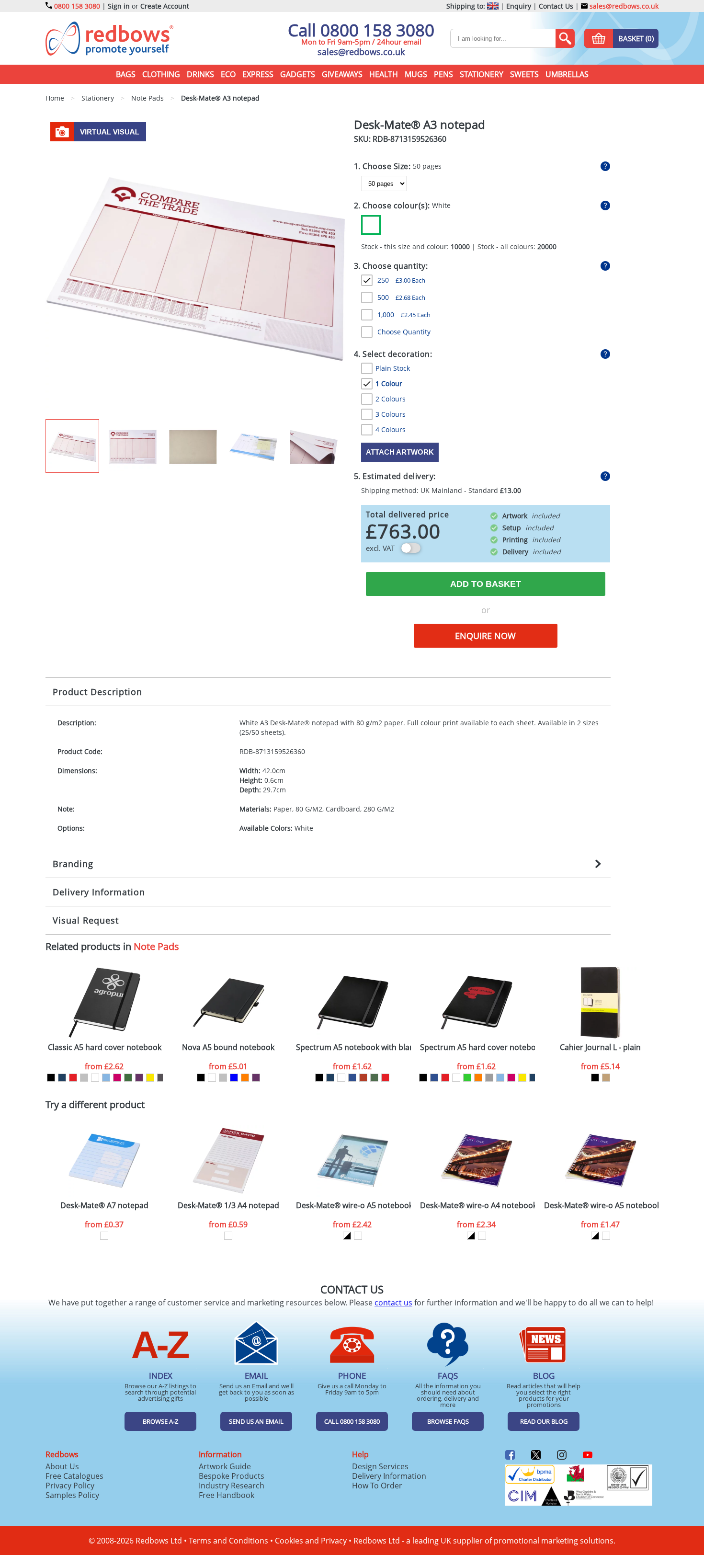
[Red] (73, 1078)
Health (383, 74)
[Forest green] (374, 1078)
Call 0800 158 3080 (361, 30)
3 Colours (390, 414)
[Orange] (245, 1078)
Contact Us (556, 6)
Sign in (119, 6)
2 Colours (390, 398)
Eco (228, 74)
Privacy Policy (69, 1485)
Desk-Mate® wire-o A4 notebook (477, 1206)
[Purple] (139, 1078)
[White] (371, 225)
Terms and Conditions (228, 1540)
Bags (126, 74)
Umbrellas (567, 74)
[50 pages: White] (104, 1236)
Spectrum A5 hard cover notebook (477, 1047)
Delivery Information (99, 892)
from (104, 1066)
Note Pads (156, 946)
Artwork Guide (225, 1466)
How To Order (377, 1485)
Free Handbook (226, 1495)
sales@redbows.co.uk (623, 6)
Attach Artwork (400, 452)
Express (257, 74)
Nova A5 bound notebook (228, 1047)
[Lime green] (467, 1078)
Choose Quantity (404, 331)
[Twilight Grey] (161, 1078)
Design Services (380, 1466)
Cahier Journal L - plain (600, 1047)
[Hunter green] (128, 1078)
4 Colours (390, 429)
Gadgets (297, 74)
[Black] (51, 1078)
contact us (393, 1302)
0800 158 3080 (77, 6)
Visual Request (86, 920)
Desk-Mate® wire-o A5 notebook (601, 1206)
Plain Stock (392, 368)
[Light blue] (106, 1078)
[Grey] (489, 1078)
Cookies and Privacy (311, 1540)
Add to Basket (485, 584)
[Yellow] (150, 1078)
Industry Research (231, 1485)
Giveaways (342, 74)
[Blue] (234, 1078)
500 (401, 297)
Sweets (524, 74)
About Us (62, 1466)
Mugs (416, 74)
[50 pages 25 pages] (507, 183)
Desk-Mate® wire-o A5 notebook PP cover (353, 1206)
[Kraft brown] (606, 1078)
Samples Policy (72, 1495)
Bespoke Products (231, 1476)
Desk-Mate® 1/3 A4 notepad (228, 1206)
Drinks (200, 74)
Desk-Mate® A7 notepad (104, 1206)
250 (401, 280)
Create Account (164, 6)
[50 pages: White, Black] (347, 1236)
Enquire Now (485, 635)
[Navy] (62, 1078)
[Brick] (363, 1078)
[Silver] (84, 1078)
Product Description (97, 691)
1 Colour (388, 383)
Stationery (481, 74)
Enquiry (518, 6)
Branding (73, 863)
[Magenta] (117, 1078)
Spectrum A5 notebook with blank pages (353, 1047)
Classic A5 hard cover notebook (104, 1047)
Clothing (161, 74)
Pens (443, 74)
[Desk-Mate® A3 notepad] (195, 268)
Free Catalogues (74, 1476)
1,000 (404, 314)
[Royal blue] (352, 1078)
